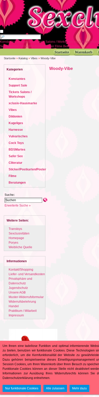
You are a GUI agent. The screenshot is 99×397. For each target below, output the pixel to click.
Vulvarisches (18, 136)
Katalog (23, 58)
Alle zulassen (55, 388)
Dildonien (15, 116)
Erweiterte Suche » (18, 205)
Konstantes (8, 41)
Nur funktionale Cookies (21, 388)
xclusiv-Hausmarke (23, 103)
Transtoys (15, 229)
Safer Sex (16, 156)
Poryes (13, 242)
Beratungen (71, 46)
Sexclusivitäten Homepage (19, 236)
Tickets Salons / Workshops (54, 41)
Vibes (34, 58)
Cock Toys (16, 143)
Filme (59, 46)
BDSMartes (17, 149)
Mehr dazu (79, 388)
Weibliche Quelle (20, 247)
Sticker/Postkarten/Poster (37, 46)
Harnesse (16, 129)
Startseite (9, 58)
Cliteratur (13, 46)
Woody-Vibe (48, 58)
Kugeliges (16, 123)
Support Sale (25, 41)
